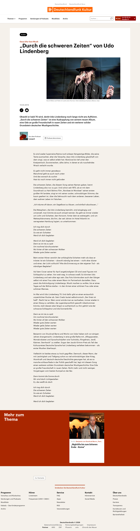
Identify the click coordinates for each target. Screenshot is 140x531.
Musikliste (56, 19)
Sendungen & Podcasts (39, 19)
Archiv (65, 19)
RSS (58, 505)
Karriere (116, 502)
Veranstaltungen (63, 509)
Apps (59, 499)
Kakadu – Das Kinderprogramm (13, 505)
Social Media (90, 499)
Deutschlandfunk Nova (77, 4)
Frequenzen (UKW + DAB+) (39, 499)
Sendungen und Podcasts (11, 499)
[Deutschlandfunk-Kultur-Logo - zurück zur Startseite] (70, 9)
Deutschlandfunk (61, 4)
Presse (115, 499)
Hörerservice (90, 496)
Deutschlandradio (120, 496)
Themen (10, 19)
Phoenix (68, 527)
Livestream (33, 496)
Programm (23, 19)
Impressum (91, 525)
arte (77, 527)
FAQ (58, 496)
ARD (53, 527)
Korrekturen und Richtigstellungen (119, 510)
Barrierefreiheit (118, 514)
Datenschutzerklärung (53, 525)
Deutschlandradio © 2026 (70, 522)
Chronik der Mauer (89, 527)
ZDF (60, 527)
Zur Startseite (39, 478)
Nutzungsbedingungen (74, 525)
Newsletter (61, 502)
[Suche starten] (111, 18)
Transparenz (117, 505)
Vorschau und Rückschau (11, 496)
